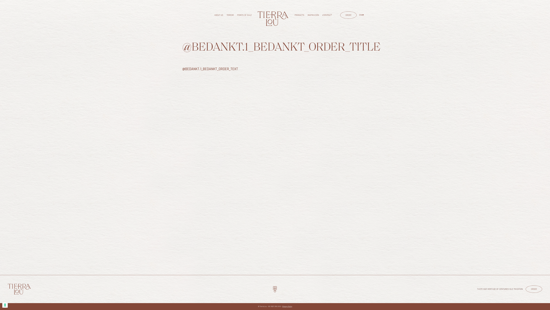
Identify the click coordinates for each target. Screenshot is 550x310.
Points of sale (244, 15)
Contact (327, 15)
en (360, 15)
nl (363, 15)
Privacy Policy (287, 306)
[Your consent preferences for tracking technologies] (5, 305)
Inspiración (313, 15)
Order (348, 15)
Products (299, 15)
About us (218, 15)
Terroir (230, 15)
